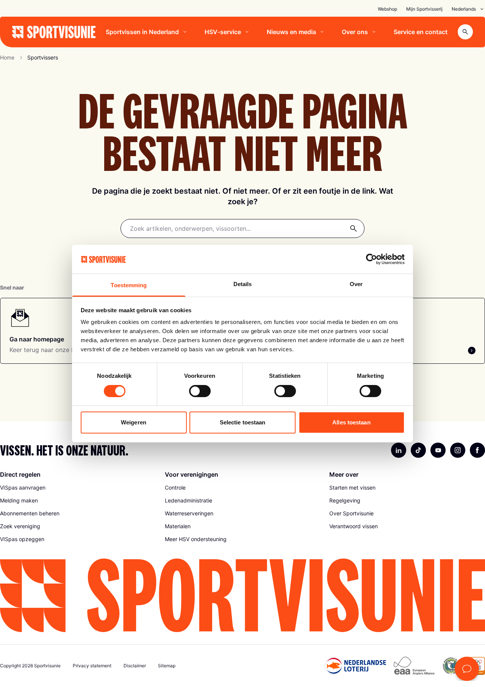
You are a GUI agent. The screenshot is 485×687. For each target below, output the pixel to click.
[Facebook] (477, 450)
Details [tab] (242, 284)
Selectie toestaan (243, 422)
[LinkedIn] (398, 450)
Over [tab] (356, 284)
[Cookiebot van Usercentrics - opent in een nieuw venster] (371, 259)
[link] (78, 488)
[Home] (53, 32)
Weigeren (133, 422)
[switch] (200, 391)
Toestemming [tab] (129, 285)
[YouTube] (438, 450)
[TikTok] (418, 450)
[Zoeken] (353, 228)
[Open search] (465, 31)
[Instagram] (457, 450)
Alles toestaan (351, 422)
